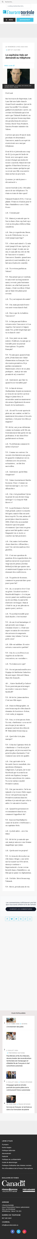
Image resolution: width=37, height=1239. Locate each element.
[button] (9, 20)
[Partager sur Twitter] (16, 919)
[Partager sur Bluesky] (12, 919)
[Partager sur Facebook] (7, 919)
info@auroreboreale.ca (10, 1225)
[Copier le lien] (25, 919)
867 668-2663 (6, 1218)
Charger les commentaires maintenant (21, 909)
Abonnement (25, 20)
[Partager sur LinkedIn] (21, 919)
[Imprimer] (30, 919)
